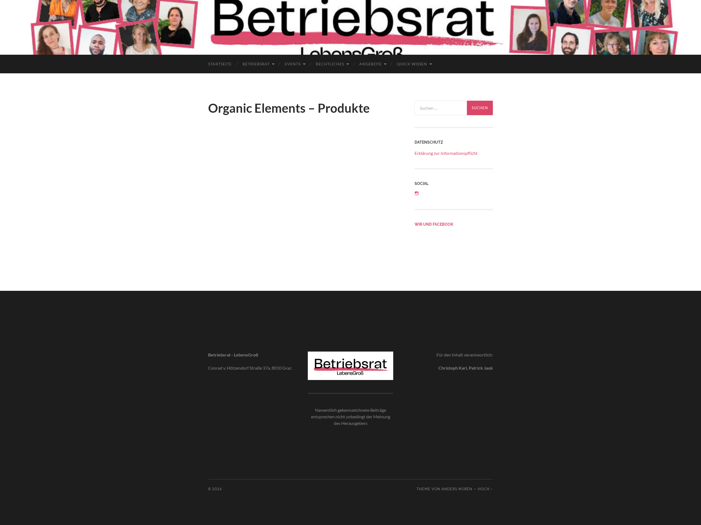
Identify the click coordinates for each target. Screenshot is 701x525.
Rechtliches (330, 64)
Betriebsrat (256, 64)
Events (293, 64)
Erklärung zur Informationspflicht (446, 153)
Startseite (220, 64)
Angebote (370, 64)
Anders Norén (456, 489)
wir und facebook (434, 224)
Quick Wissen (412, 64)
